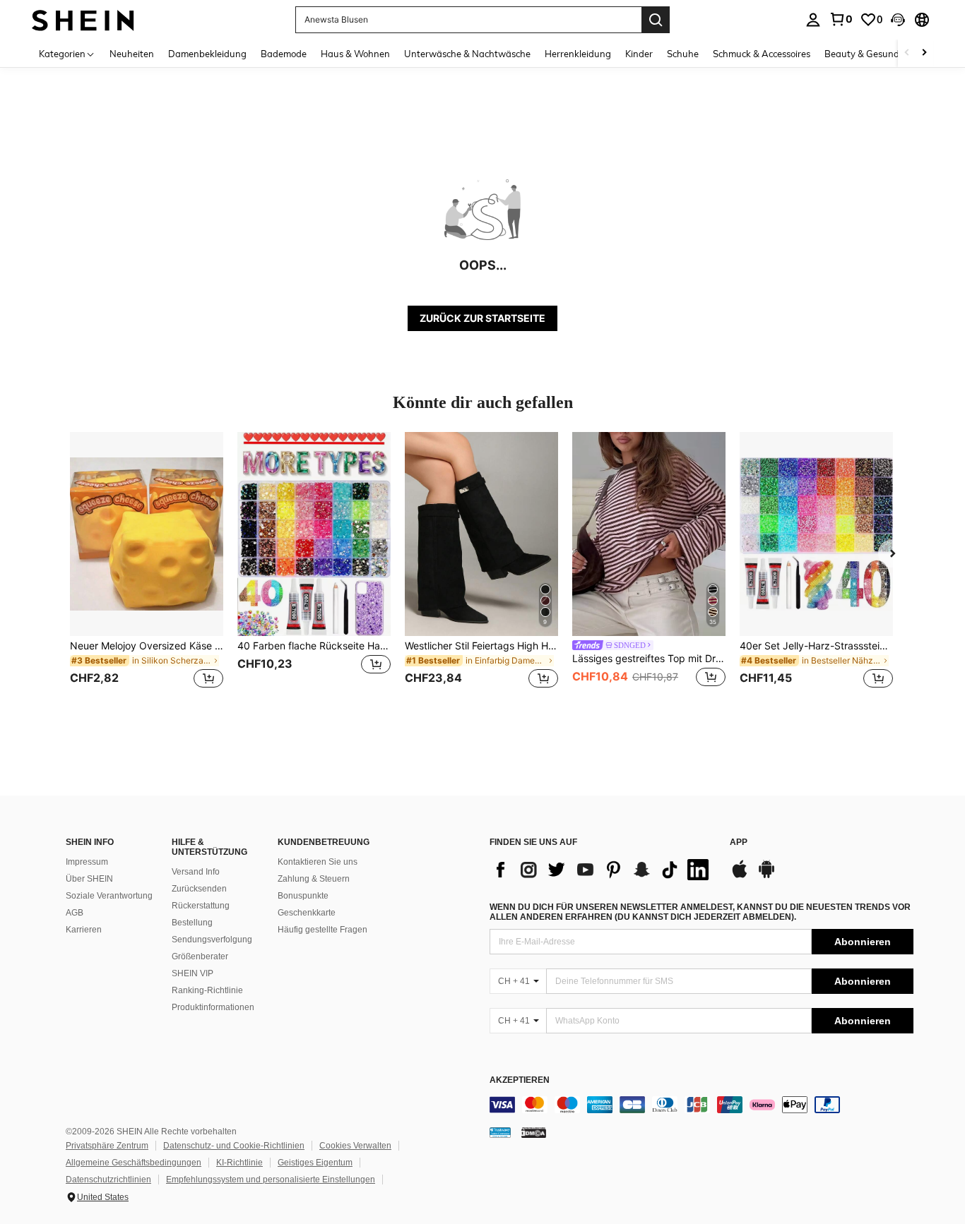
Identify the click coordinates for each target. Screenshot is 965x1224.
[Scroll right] (924, 53)
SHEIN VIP (192, 973)
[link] (841, 19)
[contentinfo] (701, 1104)
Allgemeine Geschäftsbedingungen (133, 1163)
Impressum (87, 862)
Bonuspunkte (303, 896)
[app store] (740, 876)
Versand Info (196, 872)
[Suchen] (655, 19)
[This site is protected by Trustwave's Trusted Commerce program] (500, 1132)
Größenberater (200, 956)
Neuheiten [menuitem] (131, 53)
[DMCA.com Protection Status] (533, 1132)
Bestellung (192, 923)
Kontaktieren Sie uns (317, 862)
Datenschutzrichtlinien (108, 1179)
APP (738, 842)
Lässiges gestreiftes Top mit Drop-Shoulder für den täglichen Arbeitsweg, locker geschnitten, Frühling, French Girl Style (649, 658)
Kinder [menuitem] (639, 53)
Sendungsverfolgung (212, 939)
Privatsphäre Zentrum (107, 1146)
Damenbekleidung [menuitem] (207, 53)
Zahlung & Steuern (314, 879)
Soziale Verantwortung (109, 896)
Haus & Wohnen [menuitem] (355, 53)
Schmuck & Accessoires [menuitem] (761, 53)
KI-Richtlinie (239, 1163)
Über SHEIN (89, 879)
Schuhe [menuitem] (683, 53)
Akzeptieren (520, 1080)
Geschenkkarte (307, 913)
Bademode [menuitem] (284, 53)
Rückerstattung (201, 906)
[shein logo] (83, 19)
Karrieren (84, 930)
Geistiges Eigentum (315, 1163)
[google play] (766, 876)
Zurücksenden (199, 889)
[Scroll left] (907, 53)
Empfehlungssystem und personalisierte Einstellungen (270, 1179)
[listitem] (146, 568)
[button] (897, 19)
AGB (74, 913)
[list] (603, 869)
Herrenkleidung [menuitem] (578, 53)
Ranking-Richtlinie (207, 990)
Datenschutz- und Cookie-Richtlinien (233, 1146)
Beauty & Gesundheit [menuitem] (870, 53)
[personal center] (813, 19)
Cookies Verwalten (355, 1146)
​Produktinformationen (213, 1007)
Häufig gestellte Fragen (322, 930)
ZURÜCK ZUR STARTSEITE (482, 318)
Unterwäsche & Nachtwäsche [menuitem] (467, 53)
